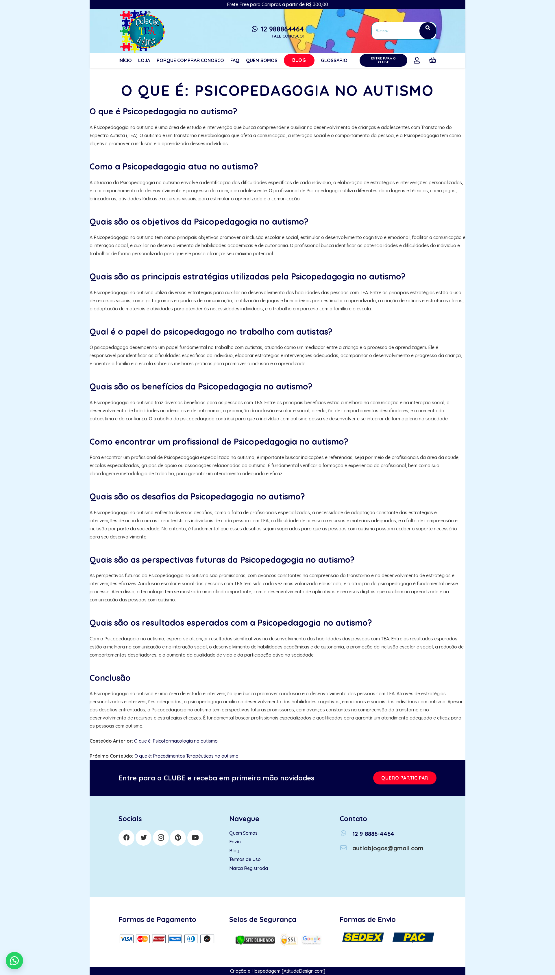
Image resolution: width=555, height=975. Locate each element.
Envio (235, 841)
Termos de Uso (245, 859)
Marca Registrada (248, 868)
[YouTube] (195, 838)
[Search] (427, 30)
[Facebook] (126, 838)
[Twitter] (143, 838)
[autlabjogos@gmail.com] (346, 848)
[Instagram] (161, 838)
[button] (14, 960)
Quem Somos (243, 833)
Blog (234, 850)
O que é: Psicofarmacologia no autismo (176, 741)
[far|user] (418, 60)
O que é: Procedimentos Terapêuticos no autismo (186, 756)
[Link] (142, 31)
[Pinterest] (178, 838)
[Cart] (433, 60)
